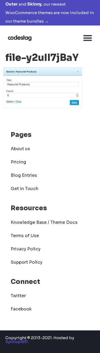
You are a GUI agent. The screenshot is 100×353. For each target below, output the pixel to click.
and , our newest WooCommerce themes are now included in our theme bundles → (49, 13)
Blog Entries (24, 175)
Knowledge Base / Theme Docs (44, 222)
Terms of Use (25, 235)
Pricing (18, 162)
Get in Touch (24, 188)
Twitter (18, 296)
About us (20, 149)
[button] (88, 38)
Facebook (21, 309)
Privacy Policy (26, 249)
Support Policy (26, 262)
